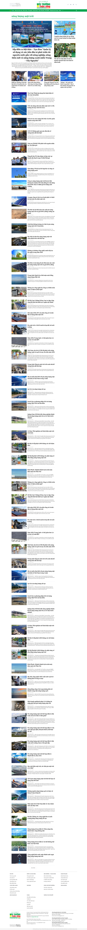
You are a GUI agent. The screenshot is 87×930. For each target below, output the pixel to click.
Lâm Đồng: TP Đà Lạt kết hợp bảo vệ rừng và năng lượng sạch (41, 169)
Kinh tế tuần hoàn (64, 875)
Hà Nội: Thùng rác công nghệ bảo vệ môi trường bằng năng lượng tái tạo (40, 817)
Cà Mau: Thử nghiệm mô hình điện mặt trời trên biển (41, 432)
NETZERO (47, 10)
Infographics (13, 895)
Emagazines (64, 885)
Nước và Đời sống (30, 879)
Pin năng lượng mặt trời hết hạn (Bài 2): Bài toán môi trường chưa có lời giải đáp (41, 742)
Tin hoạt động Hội (13, 879)
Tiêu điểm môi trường (31, 897)
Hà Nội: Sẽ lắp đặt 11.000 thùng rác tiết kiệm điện (41, 444)
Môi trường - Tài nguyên (27, 10)
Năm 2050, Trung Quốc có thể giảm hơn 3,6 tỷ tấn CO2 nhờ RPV (41, 339)
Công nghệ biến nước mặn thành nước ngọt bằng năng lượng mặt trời (41, 855)
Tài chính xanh (64, 879)
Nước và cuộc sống (18, 10)
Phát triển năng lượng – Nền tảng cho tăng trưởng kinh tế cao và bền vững (35, 84)
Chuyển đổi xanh (64, 877)
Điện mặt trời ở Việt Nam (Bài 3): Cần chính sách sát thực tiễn (41, 804)
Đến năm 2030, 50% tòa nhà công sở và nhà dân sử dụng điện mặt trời (40, 313)
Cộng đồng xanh (13, 887)
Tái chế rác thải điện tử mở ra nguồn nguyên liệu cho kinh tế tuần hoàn (63, 60)
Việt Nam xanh (30, 906)
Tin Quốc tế (12, 877)
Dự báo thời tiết (30, 908)
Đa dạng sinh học (47, 881)
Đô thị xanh (12, 889)
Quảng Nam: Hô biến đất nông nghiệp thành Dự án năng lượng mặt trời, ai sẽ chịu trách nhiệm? (41, 416)
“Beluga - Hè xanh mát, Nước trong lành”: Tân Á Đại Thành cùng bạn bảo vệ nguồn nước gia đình (67, 85)
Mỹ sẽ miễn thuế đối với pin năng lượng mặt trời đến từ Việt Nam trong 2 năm (41, 377)
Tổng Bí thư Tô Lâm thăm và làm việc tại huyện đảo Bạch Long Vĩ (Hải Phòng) (40, 157)
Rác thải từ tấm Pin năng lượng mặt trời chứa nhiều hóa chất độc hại (40, 237)
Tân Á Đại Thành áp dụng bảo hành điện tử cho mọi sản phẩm (40, 94)
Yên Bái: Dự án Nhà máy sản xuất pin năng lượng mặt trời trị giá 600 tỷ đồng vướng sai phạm (41, 211)
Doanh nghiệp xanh (65, 881)
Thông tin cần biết (48, 895)
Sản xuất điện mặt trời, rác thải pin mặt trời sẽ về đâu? (41, 767)
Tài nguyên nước (30, 875)
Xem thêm (33, 867)
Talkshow (29, 899)
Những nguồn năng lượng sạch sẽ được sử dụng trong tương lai (40, 792)
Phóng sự (29, 902)
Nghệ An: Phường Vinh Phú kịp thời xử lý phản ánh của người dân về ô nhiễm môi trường (19, 85)
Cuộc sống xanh (41, 10)
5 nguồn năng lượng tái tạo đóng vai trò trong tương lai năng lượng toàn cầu (64, 38)
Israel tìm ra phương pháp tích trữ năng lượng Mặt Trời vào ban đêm (40, 402)
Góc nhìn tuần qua (30, 900)
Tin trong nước (13, 875)
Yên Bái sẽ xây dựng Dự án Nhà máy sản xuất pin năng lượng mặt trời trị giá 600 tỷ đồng (41, 263)
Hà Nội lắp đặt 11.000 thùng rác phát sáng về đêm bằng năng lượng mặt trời (41, 456)
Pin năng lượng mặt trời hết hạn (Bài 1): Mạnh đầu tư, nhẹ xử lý (39, 754)
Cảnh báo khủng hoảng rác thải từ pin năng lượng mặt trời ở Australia (41, 225)
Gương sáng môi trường (15, 891)
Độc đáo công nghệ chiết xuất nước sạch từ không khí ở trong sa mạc (40, 677)
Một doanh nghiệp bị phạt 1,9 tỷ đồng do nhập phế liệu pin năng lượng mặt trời (40, 702)
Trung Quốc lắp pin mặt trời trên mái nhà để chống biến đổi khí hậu (41, 365)
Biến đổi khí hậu (13, 883)
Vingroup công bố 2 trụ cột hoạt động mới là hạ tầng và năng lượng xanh (51, 84)
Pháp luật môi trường (54, 10)
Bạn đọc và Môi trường (48, 889)
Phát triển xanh (13, 892)
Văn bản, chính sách (48, 887)
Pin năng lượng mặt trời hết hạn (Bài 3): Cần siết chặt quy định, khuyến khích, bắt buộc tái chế (41, 729)
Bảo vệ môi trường (47, 875)
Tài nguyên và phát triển (49, 877)
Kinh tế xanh (35, 10)
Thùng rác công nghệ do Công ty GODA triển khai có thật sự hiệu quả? (41, 288)
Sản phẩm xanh (64, 883)
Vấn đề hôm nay (13, 881)
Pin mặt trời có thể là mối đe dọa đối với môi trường (41, 326)
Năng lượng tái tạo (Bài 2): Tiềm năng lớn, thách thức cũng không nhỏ (40, 830)
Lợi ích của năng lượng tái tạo (37, 389)
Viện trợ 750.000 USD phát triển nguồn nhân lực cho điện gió (41, 144)
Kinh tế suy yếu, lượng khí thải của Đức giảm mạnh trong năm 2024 (41, 119)
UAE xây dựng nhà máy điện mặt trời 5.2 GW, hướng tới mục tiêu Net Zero (41, 106)
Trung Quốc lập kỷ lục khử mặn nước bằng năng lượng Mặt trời (40, 276)
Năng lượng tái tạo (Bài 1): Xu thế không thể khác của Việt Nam (41, 842)
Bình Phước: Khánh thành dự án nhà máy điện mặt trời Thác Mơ (40, 470)
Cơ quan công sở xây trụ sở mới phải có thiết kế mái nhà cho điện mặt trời (41, 198)
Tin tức (12, 10)
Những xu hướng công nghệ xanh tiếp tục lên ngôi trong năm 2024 (40, 251)
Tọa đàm (28, 904)
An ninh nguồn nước (31, 877)
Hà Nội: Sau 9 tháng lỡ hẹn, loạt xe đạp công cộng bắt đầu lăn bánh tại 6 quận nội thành (41, 301)
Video (60, 10)
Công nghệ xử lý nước (31, 881)
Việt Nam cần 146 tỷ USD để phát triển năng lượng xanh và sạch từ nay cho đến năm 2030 (41, 351)
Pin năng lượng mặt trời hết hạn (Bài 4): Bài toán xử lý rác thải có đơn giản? (41, 714)
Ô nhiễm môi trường (48, 879)
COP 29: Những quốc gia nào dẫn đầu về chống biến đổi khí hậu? (39, 132)
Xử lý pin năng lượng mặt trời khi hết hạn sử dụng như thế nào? (41, 779)
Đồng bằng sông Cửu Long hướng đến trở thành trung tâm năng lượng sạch (40, 690)
